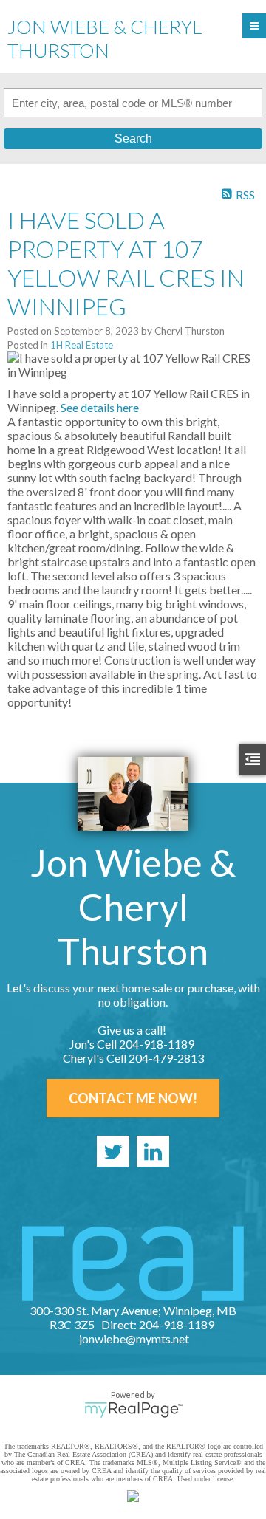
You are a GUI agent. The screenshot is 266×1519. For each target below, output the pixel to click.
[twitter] (113, 1151)
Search (133, 138)
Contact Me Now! (133, 1098)
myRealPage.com (133, 1409)
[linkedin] (153, 1151)
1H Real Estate (81, 345)
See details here (100, 407)
